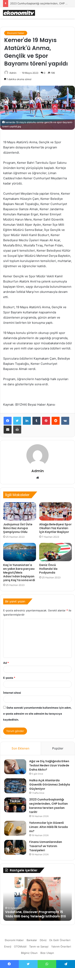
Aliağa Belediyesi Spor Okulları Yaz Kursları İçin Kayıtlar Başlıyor (55, 528)
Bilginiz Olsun (29, 952)
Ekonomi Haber (15, 32)
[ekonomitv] (19, 13)
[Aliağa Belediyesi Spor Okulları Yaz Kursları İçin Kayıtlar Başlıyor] (55, 511)
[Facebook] (8, 421)
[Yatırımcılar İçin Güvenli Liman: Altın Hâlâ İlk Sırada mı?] (15, 828)
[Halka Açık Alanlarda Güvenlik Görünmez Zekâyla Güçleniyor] (15, 785)
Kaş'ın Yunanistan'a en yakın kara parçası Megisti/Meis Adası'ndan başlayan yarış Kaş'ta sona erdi (19, 572)
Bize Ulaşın (47, 952)
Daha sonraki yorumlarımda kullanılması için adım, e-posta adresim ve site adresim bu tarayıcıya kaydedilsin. (37, 713)
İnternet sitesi (12, 692)
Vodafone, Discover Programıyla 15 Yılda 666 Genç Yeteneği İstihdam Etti (35, 914)
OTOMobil (20, 946)
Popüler (57, 748)
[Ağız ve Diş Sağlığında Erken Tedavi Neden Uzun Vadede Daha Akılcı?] (15, 766)
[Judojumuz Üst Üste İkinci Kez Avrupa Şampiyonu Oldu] (19, 511)
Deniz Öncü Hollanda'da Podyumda (48, 569)
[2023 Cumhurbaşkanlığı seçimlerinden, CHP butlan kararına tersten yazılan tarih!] (15, 804)
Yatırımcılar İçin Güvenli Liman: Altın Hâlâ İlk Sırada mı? (48, 827)
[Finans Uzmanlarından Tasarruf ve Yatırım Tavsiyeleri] (15, 847)
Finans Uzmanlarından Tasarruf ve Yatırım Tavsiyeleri (45, 846)
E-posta (9, 677)
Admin (12, 72)
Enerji (7, 946)
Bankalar (32, 940)
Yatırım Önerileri (61, 946)
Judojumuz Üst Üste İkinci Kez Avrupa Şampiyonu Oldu (17, 528)
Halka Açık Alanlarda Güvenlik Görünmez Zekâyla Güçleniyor (49, 784)
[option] (37, 899)
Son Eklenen (20, 748)
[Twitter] (17, 421)
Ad (6, 662)
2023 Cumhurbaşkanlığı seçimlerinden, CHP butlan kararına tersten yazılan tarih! (48, 805)
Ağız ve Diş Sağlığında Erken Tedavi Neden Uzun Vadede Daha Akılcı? (49, 765)
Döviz (43, 940)
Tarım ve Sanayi (38, 946)
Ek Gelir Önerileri (59, 940)
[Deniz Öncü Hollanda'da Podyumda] (55, 552)
